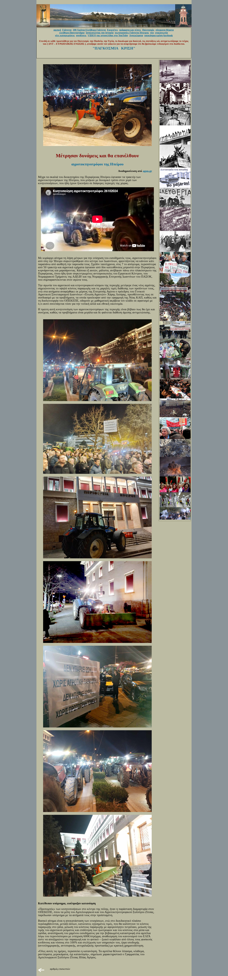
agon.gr (147, 171)
